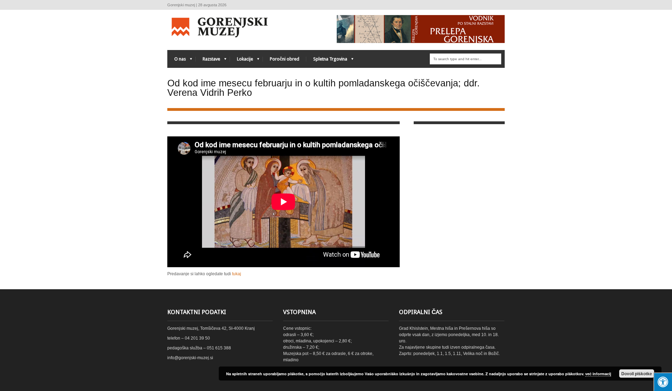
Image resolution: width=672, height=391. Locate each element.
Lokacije (241, 60)
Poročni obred (284, 59)
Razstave (208, 60)
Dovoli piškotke (636, 373)
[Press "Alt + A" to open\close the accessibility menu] (662, 381)
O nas (176, 60)
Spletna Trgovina (326, 60)
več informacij (598, 373)
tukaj (236, 273)
